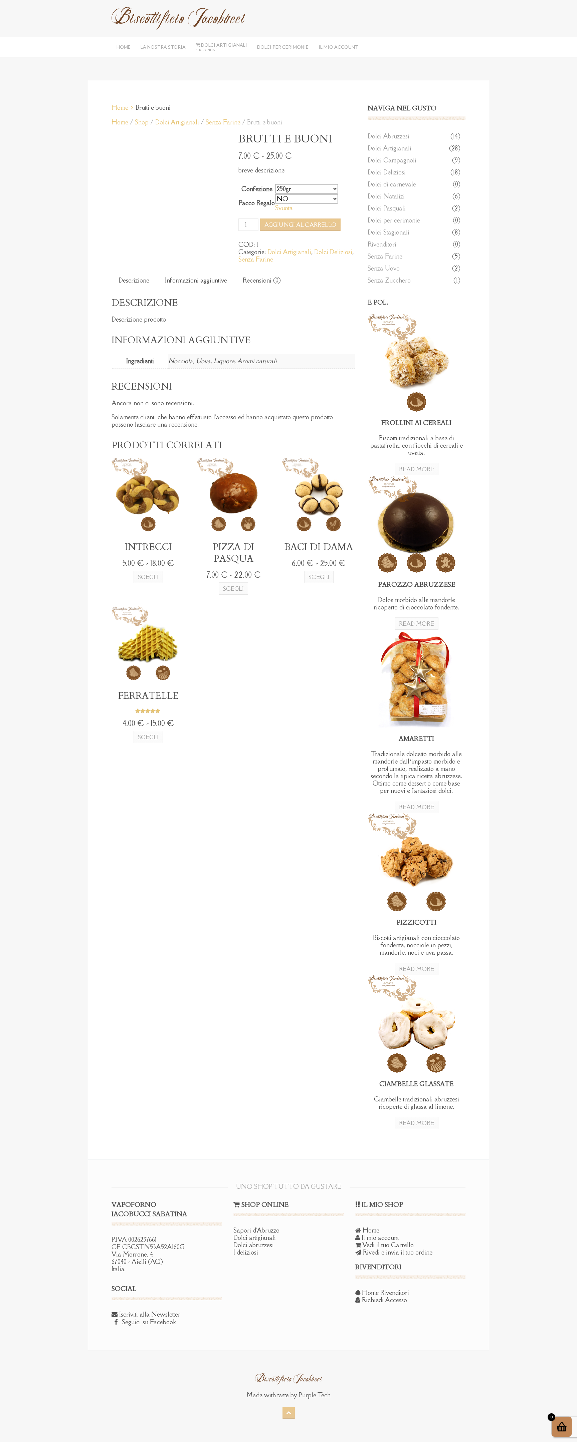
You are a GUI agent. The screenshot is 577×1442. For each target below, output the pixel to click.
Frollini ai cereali (416, 422)
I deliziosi (245, 1252)
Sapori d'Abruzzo (256, 1230)
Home (124, 47)
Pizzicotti (416, 922)
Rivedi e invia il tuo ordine (396, 1252)
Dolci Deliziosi (333, 252)
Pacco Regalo (257, 203)
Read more (416, 469)
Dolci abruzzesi (253, 1245)
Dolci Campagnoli (392, 160)
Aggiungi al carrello (300, 224)
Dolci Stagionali (388, 232)
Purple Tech (315, 1395)
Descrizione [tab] (134, 280)
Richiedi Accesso (383, 1300)
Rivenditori (382, 244)
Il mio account (338, 47)
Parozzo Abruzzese (416, 584)
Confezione (256, 189)
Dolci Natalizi (386, 196)
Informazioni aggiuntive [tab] (196, 280)
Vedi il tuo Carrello (387, 1245)
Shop (142, 122)
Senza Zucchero (389, 280)
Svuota (284, 207)
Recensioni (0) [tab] (262, 280)
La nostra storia (163, 47)
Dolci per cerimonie (394, 220)
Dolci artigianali (254, 1238)
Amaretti (416, 738)
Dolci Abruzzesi (388, 136)
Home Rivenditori (384, 1293)
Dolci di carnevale (392, 184)
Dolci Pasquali (387, 208)
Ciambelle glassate (416, 1083)
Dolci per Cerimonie (283, 47)
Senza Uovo (384, 268)
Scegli (148, 577)
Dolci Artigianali (221, 47)
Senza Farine (223, 122)
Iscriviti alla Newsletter (149, 1314)
